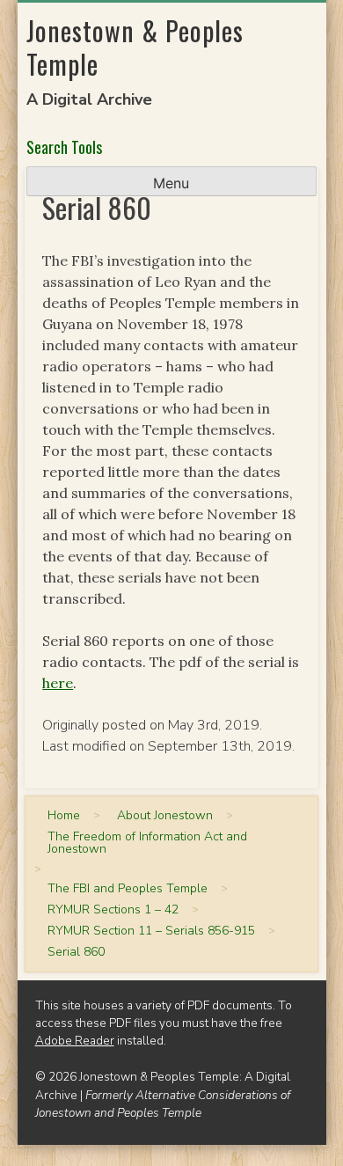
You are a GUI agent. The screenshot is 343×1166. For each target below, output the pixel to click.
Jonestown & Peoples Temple (135, 47)
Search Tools (64, 147)
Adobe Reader (74, 1040)
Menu (171, 183)
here (57, 683)
